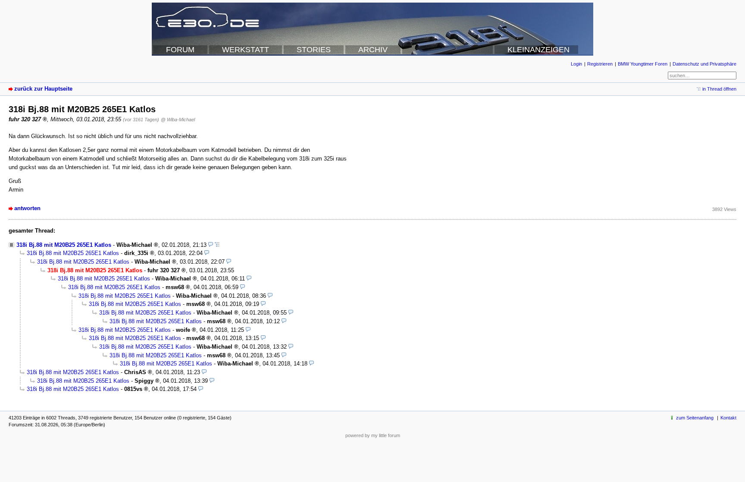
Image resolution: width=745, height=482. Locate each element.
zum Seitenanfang (695, 417)
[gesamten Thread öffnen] (217, 245)
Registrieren (600, 63)
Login (576, 63)
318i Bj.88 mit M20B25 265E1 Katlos (63, 245)
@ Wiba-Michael (178, 119)
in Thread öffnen (719, 88)
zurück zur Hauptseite (43, 88)
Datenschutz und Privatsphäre (704, 63)
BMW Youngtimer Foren (642, 63)
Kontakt (728, 417)
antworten (27, 208)
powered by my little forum (372, 435)
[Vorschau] (210, 245)
